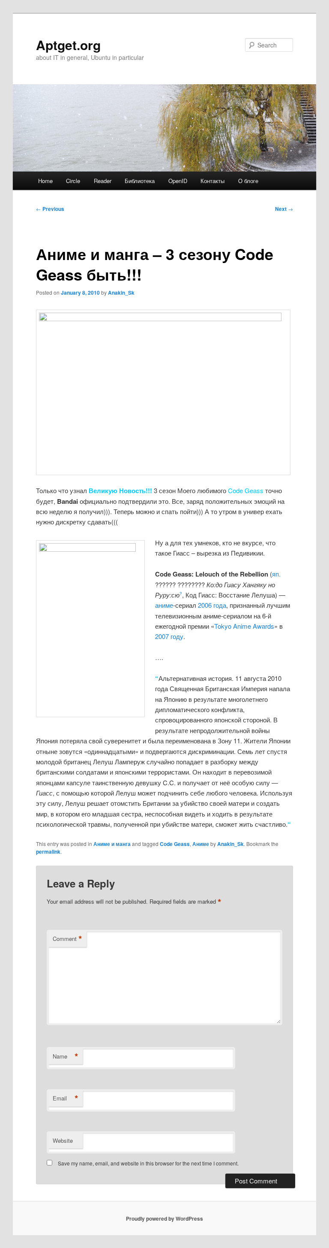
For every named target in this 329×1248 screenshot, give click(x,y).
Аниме (200, 844)
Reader (102, 181)
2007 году (169, 636)
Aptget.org (68, 44)
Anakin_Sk (121, 292)
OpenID (177, 181)
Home (45, 181)
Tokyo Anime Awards (244, 625)
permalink (48, 851)
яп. (276, 573)
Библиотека (140, 181)
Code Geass (175, 844)
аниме (164, 604)
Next (284, 209)
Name (65, 1056)
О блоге (248, 181)
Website (63, 1140)
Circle (73, 181)
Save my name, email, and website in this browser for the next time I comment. (148, 1163)
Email (65, 1098)
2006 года (212, 604)
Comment (67, 939)
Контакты (212, 181)
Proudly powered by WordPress (164, 1218)
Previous (50, 209)
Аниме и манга (112, 844)
